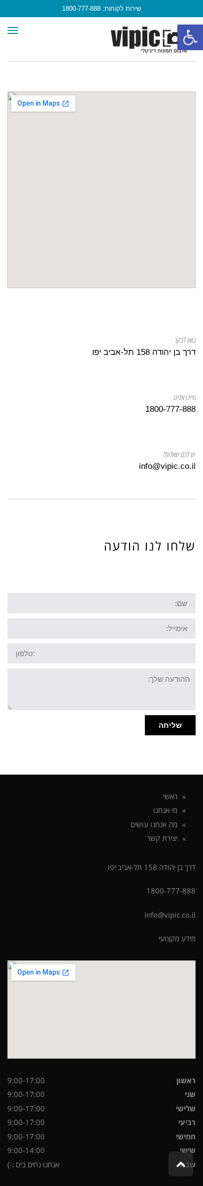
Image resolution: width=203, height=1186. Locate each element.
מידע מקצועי (177, 938)
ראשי (170, 796)
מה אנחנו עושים (154, 824)
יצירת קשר (162, 838)
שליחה (170, 725)
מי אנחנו (165, 810)
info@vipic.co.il (170, 915)
